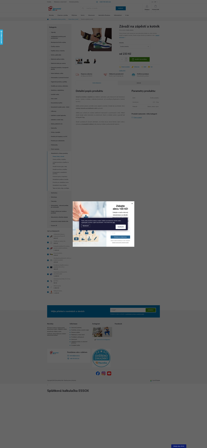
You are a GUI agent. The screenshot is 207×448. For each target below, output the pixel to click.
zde (114, 222)
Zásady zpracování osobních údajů (120, 242)
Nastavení (86, 226)
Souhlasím (121, 227)
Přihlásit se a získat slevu (120, 237)
